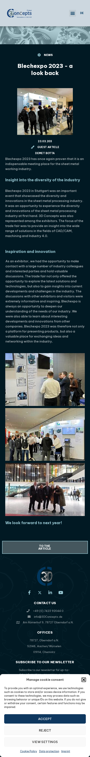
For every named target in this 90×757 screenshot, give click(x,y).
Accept (45, 719)
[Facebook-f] (29, 592)
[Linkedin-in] (50, 592)
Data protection (49, 751)
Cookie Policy (28, 751)
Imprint (65, 751)
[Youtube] (61, 592)
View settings (45, 742)
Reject (45, 730)
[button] (84, 680)
